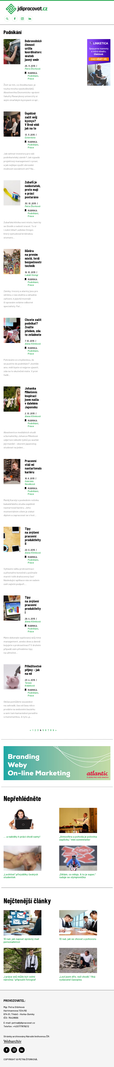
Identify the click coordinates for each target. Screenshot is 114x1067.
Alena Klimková (33, 343)
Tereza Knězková (30, 684)
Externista (30, 137)
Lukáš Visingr (31, 275)
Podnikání (33, 75)
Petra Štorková (32, 68)
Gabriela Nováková (30, 482)
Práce (31, 78)
